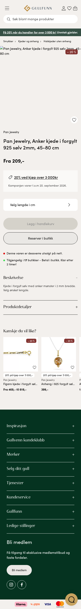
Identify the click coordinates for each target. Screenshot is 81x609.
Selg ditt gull (18, 468)
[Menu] (8, 8)
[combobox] (40, 19)
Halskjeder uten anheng (57, 41)
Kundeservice (19, 497)
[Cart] (75, 8)
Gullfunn (14, 511)
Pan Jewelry (11, 132)
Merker (13, 454)
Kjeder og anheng (28, 41)
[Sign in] (63, 8)
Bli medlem (19, 570)
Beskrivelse (13, 277)
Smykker (8, 41)
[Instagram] (11, 584)
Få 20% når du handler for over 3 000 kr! (29, 32)
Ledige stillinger (21, 525)
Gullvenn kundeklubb (25, 439)
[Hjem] (38, 8)
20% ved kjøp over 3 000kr (36, 177)
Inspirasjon (16, 425)
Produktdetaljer (17, 306)
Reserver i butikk (40, 238)
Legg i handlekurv (40, 224)
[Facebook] (21, 584)
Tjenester (15, 482)
